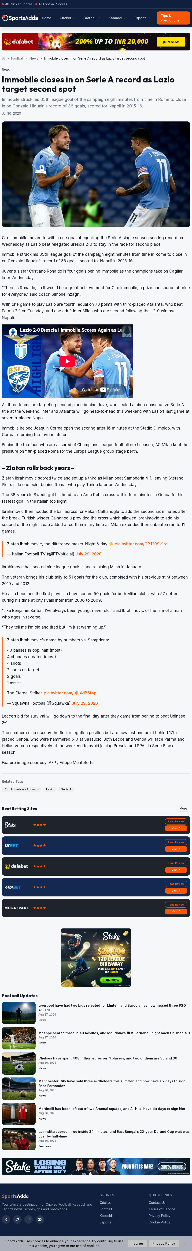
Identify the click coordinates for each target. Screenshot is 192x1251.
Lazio (50, 789)
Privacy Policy (159, 1216)
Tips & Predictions (170, 18)
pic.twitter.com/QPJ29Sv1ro (141, 544)
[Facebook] (6, 1219)
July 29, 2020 (88, 554)
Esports (140, 18)
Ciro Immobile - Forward (22, 789)
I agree (137, 1243)
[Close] (185, 1243)
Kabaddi (115, 18)
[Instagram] (28, 1219)
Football (89, 18)
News (34, 58)
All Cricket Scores (19, 4)
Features (44, 1146)
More (183, 808)
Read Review (176, 821)
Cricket (65, 18)
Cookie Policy (159, 1222)
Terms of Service (162, 1209)
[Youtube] (40, 1219)
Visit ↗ (176, 828)
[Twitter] (17, 1219)
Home (46, 18)
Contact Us (157, 1203)
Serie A (66, 789)
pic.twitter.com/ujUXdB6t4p (70, 693)
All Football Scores (53, 4)
